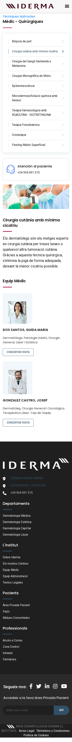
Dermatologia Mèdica (16, 515)
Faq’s (6, 611)
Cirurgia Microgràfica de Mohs (31, 76)
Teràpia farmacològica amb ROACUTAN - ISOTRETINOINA (31, 113)
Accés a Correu (12, 640)
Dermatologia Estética (17, 522)
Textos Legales (13, 582)
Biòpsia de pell (21, 41)
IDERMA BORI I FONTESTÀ (28, 485)
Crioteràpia (19, 135)
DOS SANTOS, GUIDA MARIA (25, 329)
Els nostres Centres (15, 563)
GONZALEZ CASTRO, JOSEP (25, 400)
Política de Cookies (36, 735)
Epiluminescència (23, 86)
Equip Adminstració (15, 576)
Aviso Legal (26, 731)
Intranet (8, 653)
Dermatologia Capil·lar (17, 528)
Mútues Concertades (16, 618)
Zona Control (11, 646)
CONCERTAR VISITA (18, 352)
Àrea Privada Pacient (16, 605)
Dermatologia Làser (15, 534)
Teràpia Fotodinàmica (26, 125)
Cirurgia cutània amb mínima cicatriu (35, 51)
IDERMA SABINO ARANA (27, 478)
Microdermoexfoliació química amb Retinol (34, 98)
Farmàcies (9, 659)
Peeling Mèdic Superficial (28, 145)
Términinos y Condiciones (53, 731)
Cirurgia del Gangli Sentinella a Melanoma (31, 64)
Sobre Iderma (11, 557)
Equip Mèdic (11, 570)
